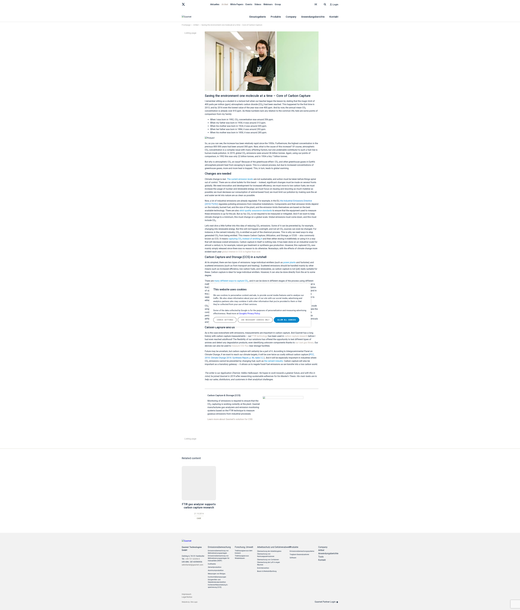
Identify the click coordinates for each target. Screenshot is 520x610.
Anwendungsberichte (313, 16)
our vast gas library (304, 342)
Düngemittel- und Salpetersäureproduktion (217, 581)
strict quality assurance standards (256, 210)
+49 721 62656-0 (192, 559)
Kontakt (333, 16)
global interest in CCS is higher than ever (241, 251)
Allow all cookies (286, 320)
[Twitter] (183, 4)
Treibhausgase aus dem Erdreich (243, 552)
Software (293, 558)
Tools (321, 556)
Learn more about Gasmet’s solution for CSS (229, 419)
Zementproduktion (214, 567)
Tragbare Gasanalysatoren (299, 554)
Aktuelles (214, 4)
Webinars (268, 4)
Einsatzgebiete (257, 16)
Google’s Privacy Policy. (249, 313)
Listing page (190, 33)
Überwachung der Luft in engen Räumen (268, 563)
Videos (257, 4)
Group (278, 4)
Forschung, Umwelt (244, 547)
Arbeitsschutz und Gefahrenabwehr (271, 547)
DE (316, 4)
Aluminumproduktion (216, 570)
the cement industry (273, 361)
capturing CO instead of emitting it (245, 238)
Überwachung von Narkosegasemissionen (265, 555)
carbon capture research (296, 336)
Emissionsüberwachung (219, 547)
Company (291, 16)
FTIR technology (259, 336)
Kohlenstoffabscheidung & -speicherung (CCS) (218, 586)
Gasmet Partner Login (325, 602)
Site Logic (194, 602)
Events (249, 4)
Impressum (186, 594)
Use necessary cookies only (255, 320)
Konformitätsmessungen (217, 577)
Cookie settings (225, 320)
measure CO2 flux (240, 346)
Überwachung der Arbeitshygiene (269, 551)
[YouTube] (194, 4)
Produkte (276, 16)
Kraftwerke (212, 564)
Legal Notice (187, 597)
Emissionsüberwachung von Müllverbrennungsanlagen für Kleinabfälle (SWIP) (218, 558)
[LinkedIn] (189, 4)
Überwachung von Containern (268, 560)
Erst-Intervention (263, 568)
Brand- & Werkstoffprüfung (267, 571)
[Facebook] (200, 4)
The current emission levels (240, 179)
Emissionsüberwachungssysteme (302, 551)
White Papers (236, 4)
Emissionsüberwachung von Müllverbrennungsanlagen (218, 552)
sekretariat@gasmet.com (192, 565)
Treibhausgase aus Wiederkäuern (242, 557)
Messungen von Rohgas (216, 574)
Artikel (225, 4)
